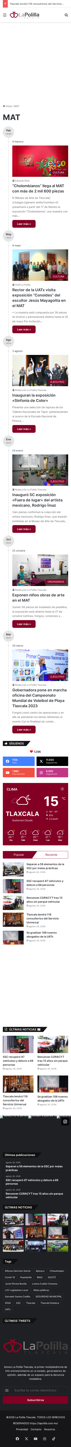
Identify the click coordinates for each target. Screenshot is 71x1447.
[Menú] (5, 16)
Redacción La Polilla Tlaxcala (30, 390)
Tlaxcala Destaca (50, 1302)
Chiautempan (57, 1270)
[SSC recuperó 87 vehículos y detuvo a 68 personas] (13, 886)
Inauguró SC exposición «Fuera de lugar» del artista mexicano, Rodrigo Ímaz (37, 500)
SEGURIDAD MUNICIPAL (49, 1296)
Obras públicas (41, 1290)
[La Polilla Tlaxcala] (24, 14)
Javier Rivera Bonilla (16, 1283)
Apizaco (40, 1270)
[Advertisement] (35, 61)
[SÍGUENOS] (65, 1121)
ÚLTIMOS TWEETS (17, 1321)
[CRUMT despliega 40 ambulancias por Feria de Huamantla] (13, 1233)
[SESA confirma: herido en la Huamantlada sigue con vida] (57, 1246)
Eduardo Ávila (22, 180)
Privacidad (22, 1429)
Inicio (8, 106)
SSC (18, 1302)
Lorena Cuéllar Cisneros (44, 1283)
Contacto (36, 1429)
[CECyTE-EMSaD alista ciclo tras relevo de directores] (13, 1246)
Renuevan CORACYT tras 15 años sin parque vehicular (52, 1060)
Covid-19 (10, 1277)
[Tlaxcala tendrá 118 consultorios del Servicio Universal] (13, 920)
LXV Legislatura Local (16, 1290)
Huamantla (26, 1277)
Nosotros (49, 1429)
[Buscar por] (66, 16)
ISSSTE (52, 1277)
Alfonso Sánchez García (17, 1270)
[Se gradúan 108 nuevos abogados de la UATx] (13, 938)
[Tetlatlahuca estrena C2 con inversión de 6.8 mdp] (35, 1246)
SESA (8, 1302)
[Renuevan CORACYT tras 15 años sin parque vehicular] (13, 903)
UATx (7, 1309)
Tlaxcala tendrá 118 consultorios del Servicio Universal (38, 3)
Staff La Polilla (22, 284)
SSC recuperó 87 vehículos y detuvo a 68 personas (18, 1060)
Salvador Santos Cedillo (17, 1296)
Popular (19, 854)
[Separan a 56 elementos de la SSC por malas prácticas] (13, 869)
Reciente (51, 854)
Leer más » (24, 223)
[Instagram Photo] (14, 1130)
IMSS (40, 1277)
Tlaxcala (30, 1302)
